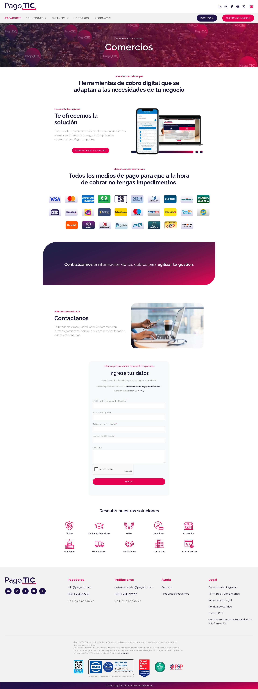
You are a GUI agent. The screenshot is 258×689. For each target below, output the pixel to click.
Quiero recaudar (238, 18)
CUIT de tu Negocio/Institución (110, 400)
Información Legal (220, 600)
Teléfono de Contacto (105, 424)
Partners (58, 18)
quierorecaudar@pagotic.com (143, 386)
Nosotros (81, 18)
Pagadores (13, 18)
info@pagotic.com (80, 587)
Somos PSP (215, 613)
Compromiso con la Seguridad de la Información (230, 621)
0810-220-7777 (125, 594)
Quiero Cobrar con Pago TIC (90, 150)
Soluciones (35, 18)
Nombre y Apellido (102, 412)
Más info (125, 653)
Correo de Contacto (104, 435)
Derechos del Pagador (222, 587)
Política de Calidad (220, 606)
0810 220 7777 (136, 390)
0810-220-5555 (78, 594)
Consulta (97, 447)
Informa (102, 18)
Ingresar (206, 18)
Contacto (167, 587)
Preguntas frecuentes (175, 593)
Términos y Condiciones (224, 593)
